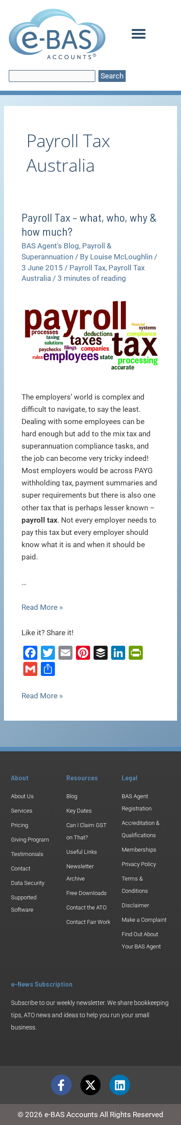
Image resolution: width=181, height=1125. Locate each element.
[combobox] (52, 76)
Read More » (42, 607)
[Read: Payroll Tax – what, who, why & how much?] (90, 334)
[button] (138, 33)
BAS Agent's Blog (50, 245)
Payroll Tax (87, 267)
